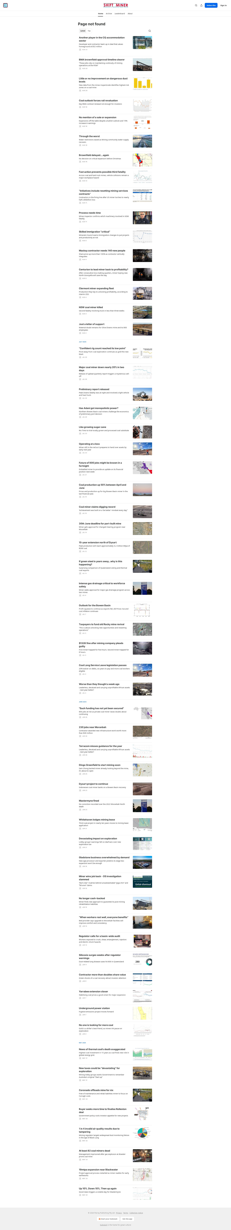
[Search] (196, 5)
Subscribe (211, 5)
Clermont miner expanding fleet (96, 288)
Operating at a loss (89, 444)
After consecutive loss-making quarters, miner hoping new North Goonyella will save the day (103, 274)
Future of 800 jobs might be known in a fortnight (100, 464)
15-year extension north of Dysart (98, 542)
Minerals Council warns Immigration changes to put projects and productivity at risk (104, 236)
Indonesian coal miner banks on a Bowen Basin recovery (102, 787)
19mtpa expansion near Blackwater (98, 1169)
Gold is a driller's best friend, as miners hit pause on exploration (100, 1029)
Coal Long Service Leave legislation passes (103, 665)
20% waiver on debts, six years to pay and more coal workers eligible (104, 669)
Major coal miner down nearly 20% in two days (101, 369)
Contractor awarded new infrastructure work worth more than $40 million (102, 731)
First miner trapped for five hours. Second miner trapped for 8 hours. (104, 650)
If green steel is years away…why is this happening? (100, 563)
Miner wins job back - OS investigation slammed (100, 878)
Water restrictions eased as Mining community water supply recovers (104, 140)
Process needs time (90, 212)
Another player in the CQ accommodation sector (102, 39)
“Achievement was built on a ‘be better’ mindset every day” (103, 510)
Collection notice (136, 1213)
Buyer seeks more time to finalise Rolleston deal (102, 1111)
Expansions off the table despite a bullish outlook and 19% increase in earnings (103, 122)
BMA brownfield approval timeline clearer (102, 59)
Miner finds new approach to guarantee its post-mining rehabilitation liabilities (102, 902)
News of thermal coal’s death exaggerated (102, 1049)
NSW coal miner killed (91, 307)
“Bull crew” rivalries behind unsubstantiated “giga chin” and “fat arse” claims (103, 884)
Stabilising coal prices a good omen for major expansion (102, 995)
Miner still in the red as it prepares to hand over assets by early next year (102, 448)
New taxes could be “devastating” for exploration (99, 1070)
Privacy (119, 1213)
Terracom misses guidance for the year (100, 746)
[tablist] (85, 30)
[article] (115, 45)
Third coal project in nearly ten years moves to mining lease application (103, 824)
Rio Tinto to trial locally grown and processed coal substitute (104, 430)
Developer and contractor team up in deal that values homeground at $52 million (101, 45)
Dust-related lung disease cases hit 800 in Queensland (101, 961)
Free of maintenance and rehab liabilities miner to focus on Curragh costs (103, 1094)
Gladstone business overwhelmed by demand (104, 857)
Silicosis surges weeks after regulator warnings (100, 957)
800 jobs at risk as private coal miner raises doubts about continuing (102, 712)
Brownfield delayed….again (94, 155)
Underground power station (94, 1008)
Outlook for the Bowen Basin (95, 605)
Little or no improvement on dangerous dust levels (103, 80)
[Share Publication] (201, 5)
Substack (103, 1225)
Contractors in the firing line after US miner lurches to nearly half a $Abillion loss (104, 198)
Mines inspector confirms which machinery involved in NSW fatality (104, 217)
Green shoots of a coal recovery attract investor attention (102, 978)
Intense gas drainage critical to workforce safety (102, 585)
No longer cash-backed (92, 898)
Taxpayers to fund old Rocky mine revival (101, 624)
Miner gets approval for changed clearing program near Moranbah (102, 528)
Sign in (223, 5)
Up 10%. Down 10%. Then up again (98, 1188)
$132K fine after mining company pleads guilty (101, 645)
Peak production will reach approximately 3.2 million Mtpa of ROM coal (104, 547)
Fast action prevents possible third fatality (102, 172)
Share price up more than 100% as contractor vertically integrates (101, 255)
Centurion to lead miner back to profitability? (103, 269)
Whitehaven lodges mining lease (97, 819)
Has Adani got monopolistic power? (98, 408)
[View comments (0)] (97, 52)
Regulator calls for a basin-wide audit (99, 936)
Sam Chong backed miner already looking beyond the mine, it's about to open (104, 769)
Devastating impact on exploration (98, 838)
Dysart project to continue (93, 784)
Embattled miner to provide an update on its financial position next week (101, 470)
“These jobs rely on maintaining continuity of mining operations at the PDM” (100, 64)
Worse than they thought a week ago (99, 684)
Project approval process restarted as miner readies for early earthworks (104, 1174)
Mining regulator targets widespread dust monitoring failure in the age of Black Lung (104, 1136)
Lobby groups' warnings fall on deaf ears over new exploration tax (100, 843)
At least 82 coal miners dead (94, 1150)
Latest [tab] (82, 31)
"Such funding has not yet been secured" (101, 708)
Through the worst (89, 136)
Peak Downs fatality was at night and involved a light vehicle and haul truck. (104, 393)
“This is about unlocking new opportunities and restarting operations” (102, 628)
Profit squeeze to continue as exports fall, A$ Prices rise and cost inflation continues (103, 610)
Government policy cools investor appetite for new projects (103, 1115)
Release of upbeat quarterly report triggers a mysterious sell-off (104, 374)
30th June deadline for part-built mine (100, 523)
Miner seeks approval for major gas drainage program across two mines (104, 591)
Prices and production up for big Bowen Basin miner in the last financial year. (103, 492)
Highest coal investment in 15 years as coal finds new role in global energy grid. (104, 1053)
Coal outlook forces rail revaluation (98, 100)
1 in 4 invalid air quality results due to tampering (99, 1130)
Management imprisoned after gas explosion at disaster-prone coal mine (102, 1155)
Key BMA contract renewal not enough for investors (100, 104)
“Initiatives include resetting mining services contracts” (103, 192)
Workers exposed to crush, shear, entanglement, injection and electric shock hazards (102, 940)
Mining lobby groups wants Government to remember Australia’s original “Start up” (101, 1075)
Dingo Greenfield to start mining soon (99, 765)
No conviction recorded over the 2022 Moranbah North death (102, 805)
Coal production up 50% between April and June (102, 486)
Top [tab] (89, 31)
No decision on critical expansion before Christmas (100, 158)
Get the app (127, 1219)
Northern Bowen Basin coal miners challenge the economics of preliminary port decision (104, 412)
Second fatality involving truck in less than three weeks (101, 310)
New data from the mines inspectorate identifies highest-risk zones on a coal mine (104, 86)
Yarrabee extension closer (93, 991)
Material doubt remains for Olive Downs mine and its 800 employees (103, 328)
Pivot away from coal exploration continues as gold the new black (103, 352)
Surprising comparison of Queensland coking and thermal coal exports (103, 569)
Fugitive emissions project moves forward (96, 1011)
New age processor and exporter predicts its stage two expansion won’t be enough (101, 862)
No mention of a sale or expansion (97, 117)
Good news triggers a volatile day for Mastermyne (100, 1192)
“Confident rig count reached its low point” (102, 348)
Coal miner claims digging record (97, 506)
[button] (100, 13)
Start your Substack (109, 1219)
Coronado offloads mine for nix (96, 1090)
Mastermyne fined (89, 800)
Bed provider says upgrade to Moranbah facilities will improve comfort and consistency (101, 921)
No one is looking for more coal (96, 1025)
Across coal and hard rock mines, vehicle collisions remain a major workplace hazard (104, 176)
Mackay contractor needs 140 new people (102, 250)
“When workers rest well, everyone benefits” (103, 917)
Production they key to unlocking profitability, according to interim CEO (103, 293)
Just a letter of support (91, 324)
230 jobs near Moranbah (92, 727)
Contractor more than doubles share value (102, 974)
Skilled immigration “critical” (94, 231)
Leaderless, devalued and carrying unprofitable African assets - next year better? (104, 688)
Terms (125, 1213)
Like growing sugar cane (92, 427)
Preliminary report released (94, 389)
